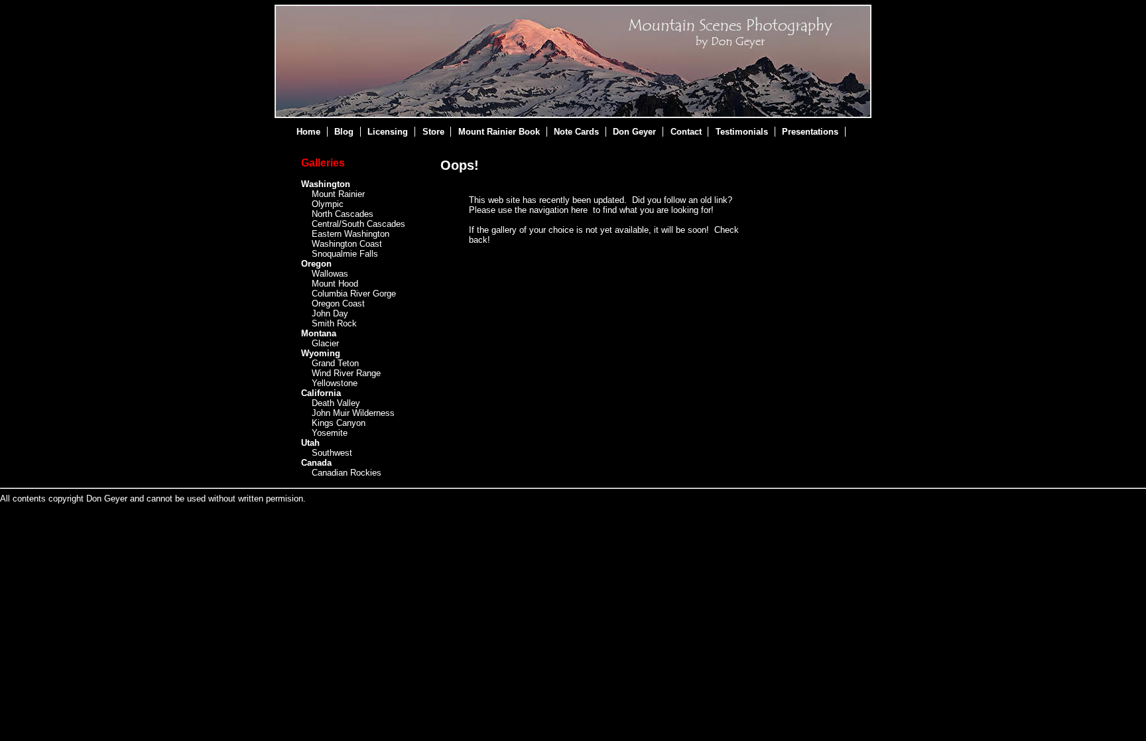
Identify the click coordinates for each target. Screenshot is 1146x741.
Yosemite (330, 433)
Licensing (387, 132)
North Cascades (342, 214)
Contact (686, 132)
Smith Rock (334, 323)
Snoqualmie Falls (345, 254)
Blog (343, 132)
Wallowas (330, 274)
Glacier (325, 343)
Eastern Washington (350, 234)
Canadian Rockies (346, 473)
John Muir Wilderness (353, 413)
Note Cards (576, 132)
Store (433, 132)
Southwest (332, 453)
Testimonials (742, 132)
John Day (330, 313)
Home (308, 132)
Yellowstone (334, 383)
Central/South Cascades (358, 224)
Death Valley (336, 403)
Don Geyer (634, 132)
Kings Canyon (338, 423)
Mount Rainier (338, 194)
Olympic (328, 204)
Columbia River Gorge (354, 294)
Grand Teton (335, 363)
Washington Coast (347, 244)
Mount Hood (335, 284)
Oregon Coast (338, 303)
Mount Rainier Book (499, 132)
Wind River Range (346, 373)
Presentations (810, 132)
